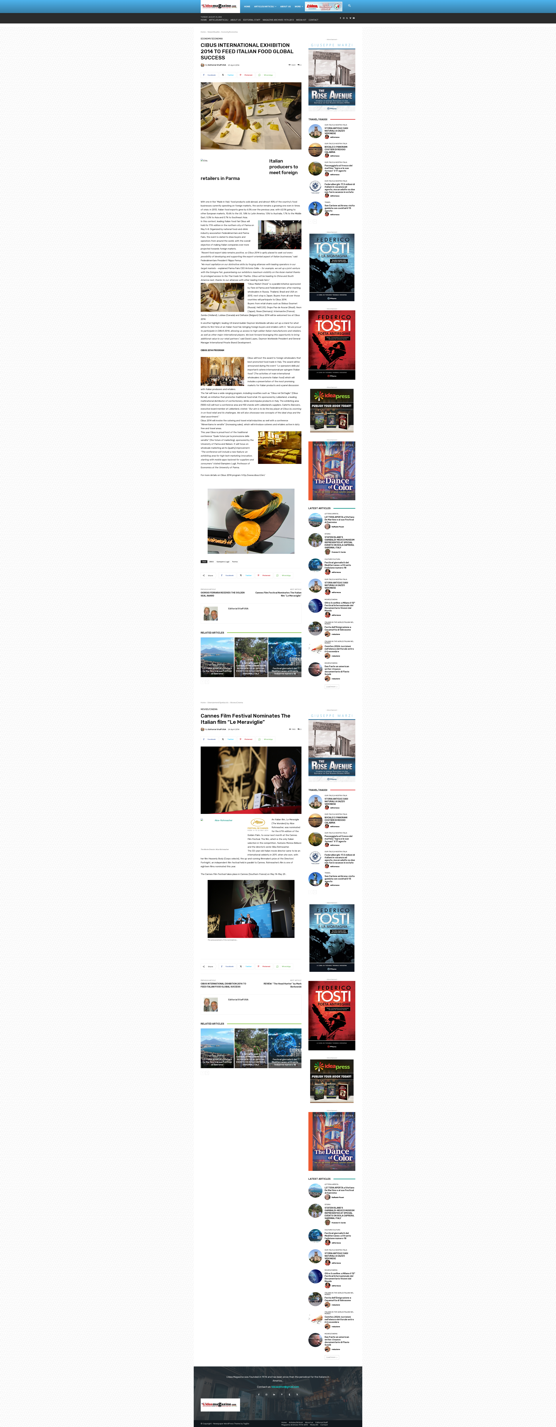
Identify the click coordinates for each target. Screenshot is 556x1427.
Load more (330, 686)
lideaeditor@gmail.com (285, 1386)
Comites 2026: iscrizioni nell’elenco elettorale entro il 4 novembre (339, 649)
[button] (349, 6)
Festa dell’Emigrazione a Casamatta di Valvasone (338, 628)
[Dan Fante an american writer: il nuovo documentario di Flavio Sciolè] (315, 669)
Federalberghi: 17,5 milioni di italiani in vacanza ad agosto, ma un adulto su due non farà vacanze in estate (340, 188)
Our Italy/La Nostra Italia (336, 125)
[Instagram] (343, 18)
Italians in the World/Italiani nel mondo (339, 623)
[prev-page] (202, 682)
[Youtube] (353, 18)
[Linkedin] (274, 1394)
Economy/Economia (229, 32)
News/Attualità (214, 32)
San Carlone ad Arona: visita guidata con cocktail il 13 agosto (340, 208)
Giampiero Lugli (223, 562)
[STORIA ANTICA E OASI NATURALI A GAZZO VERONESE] (315, 131)
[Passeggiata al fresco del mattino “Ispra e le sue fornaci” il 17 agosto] (315, 169)
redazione (336, 634)
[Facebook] (340, 18)
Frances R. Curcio (339, 552)
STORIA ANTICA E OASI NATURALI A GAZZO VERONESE (336, 131)
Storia (251, 659)
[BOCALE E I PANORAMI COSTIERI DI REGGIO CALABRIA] (315, 150)
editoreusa (334, 137)
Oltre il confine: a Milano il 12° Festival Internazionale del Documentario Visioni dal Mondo (340, 607)
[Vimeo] (350, 18)
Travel (328, 202)
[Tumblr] (289, 1394)
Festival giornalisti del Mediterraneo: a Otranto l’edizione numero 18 (285, 671)
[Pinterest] (282, 1394)
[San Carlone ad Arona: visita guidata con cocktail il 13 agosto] (315, 209)
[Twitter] (347, 18)
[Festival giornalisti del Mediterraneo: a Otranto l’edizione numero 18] (284, 657)
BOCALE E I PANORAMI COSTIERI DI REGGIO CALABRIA (336, 149)
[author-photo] (327, 137)
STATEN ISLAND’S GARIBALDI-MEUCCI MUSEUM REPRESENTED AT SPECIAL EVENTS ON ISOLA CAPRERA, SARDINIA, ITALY (251, 668)
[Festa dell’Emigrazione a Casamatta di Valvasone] (315, 629)
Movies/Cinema (331, 599)
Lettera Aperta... (217, 665)
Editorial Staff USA (217, 65)
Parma (235, 562)
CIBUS (211, 562)
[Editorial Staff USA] (203, 65)
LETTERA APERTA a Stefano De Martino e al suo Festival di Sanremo (217, 671)
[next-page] (207, 682)
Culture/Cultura (284, 665)
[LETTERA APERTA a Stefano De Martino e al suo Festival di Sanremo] (217, 657)
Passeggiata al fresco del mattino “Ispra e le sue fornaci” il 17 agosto (338, 168)
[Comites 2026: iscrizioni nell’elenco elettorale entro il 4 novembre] (315, 648)
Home (203, 32)
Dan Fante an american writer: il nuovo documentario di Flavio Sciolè (337, 670)
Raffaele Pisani (338, 527)
